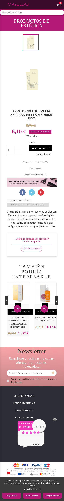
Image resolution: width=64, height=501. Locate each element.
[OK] (53, 373)
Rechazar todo (32, 495)
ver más (34, 444)
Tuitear (32, 192)
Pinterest (41, 192)
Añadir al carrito (40, 148)
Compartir (22, 192)
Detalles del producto (28, 205)
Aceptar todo (12, 495)
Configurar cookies (52, 495)
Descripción (19, 201)
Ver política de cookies (32, 489)
